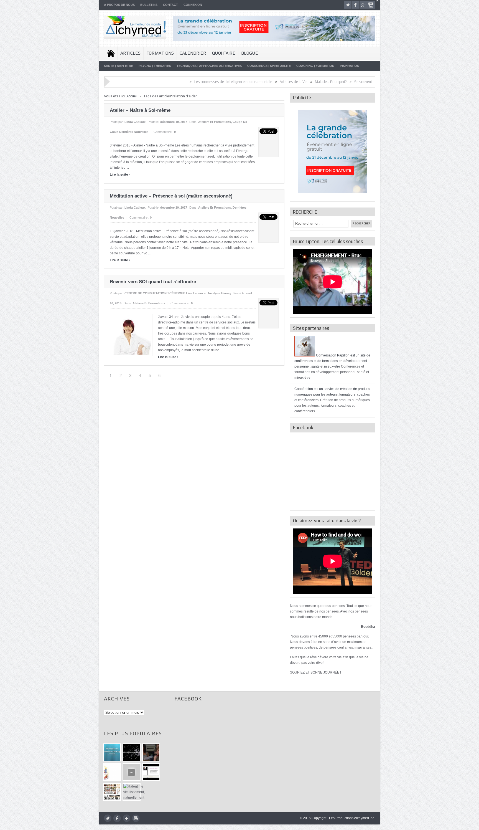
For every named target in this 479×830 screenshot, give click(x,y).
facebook (355, 5)
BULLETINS (148, 4)
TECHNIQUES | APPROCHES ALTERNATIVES (209, 65)
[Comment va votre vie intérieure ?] (132, 772)
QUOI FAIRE (223, 53)
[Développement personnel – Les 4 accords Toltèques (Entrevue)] (132, 752)
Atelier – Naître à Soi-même (140, 110)
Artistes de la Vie (262, 82)
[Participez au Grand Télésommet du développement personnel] (112, 792)
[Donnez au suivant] (151, 752)
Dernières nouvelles (133, 131)
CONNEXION (193, 4)
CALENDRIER (193, 53)
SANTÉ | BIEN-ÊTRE (118, 65)
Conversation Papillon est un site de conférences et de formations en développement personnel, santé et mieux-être (332, 360)
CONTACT (170, 4)
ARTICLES (130, 53)
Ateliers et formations (214, 121)
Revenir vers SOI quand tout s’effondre (153, 281)
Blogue (249, 53)
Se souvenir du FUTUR (340, 82)
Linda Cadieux (135, 121)
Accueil (110, 53)
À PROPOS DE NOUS (119, 4)
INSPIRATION (349, 65)
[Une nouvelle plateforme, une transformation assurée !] (112, 772)
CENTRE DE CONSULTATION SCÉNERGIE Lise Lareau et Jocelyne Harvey (177, 293)
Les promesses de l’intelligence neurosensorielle (202, 82)
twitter (347, 5)
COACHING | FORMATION (315, 65)
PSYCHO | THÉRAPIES (155, 65)
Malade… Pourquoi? (300, 82)
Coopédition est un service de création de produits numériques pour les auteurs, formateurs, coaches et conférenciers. (332, 394)
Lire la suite (120, 174)
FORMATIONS (160, 53)
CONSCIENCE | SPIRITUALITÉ (269, 65)
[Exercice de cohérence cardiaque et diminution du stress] (112, 752)
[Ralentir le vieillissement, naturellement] (132, 792)
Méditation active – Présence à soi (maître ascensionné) (171, 196)
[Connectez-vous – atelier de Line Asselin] (151, 772)
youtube (371, 5)
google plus (363, 5)
